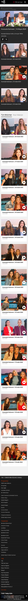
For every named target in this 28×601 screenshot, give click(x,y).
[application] (14, 300)
